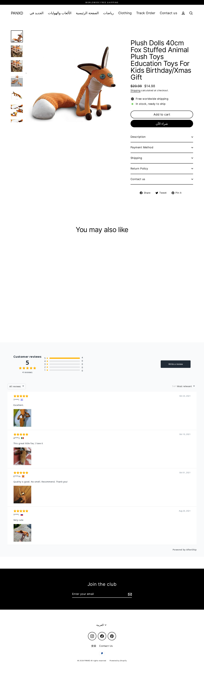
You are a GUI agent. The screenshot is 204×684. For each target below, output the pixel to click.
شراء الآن (162, 124)
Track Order (145, 13)
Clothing (125, 13)
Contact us (168, 13)
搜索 (93, 645)
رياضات (108, 13)
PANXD (17, 13)
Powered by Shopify (118, 661)
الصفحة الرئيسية (87, 13)
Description (138, 136)
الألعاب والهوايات (59, 13)
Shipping (136, 90)
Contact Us (106, 645)
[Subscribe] (129, 594)
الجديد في (36, 13)
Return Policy (139, 168)
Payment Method (142, 147)
